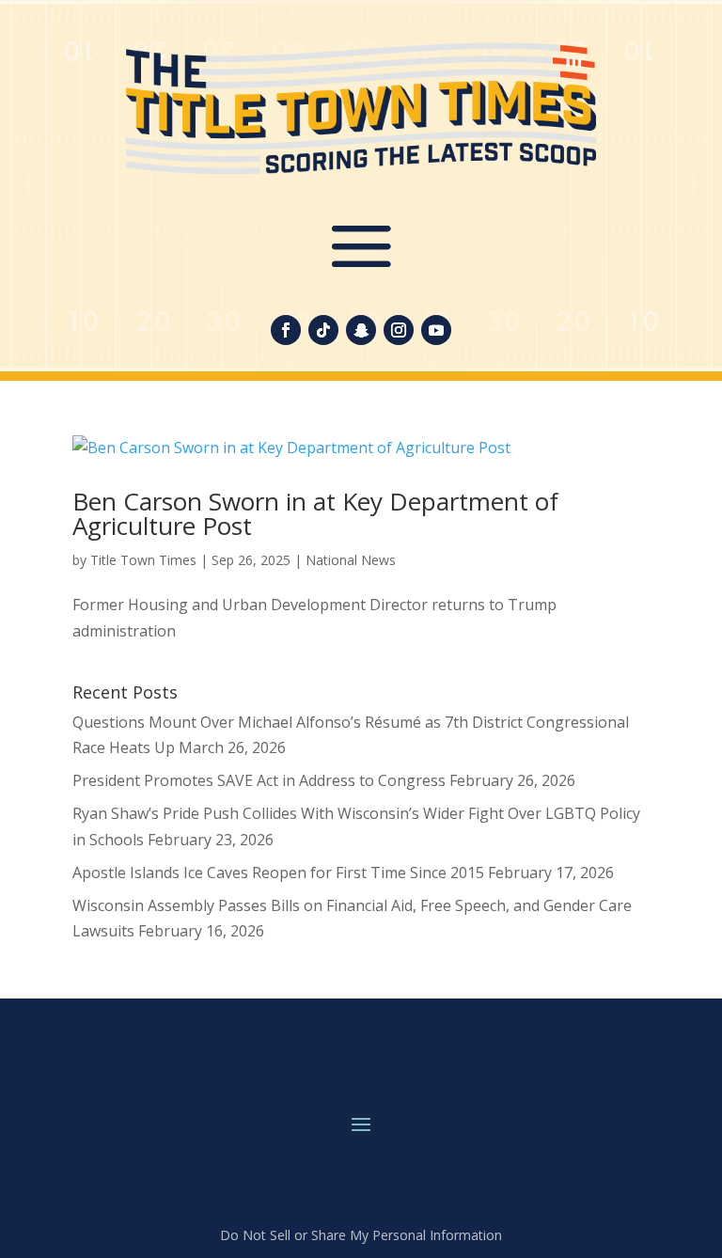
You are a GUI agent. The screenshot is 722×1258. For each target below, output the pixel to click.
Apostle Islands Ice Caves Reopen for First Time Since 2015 (278, 872)
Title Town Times (143, 560)
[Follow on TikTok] (323, 330)
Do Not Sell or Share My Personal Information (361, 1235)
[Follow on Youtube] (436, 330)
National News (351, 560)
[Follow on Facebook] (286, 330)
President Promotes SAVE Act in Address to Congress (259, 780)
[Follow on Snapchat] (361, 330)
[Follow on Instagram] (399, 330)
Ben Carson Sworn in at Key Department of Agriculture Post (315, 513)
